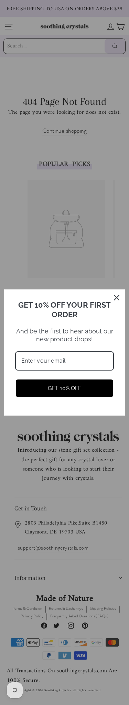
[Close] (116, 297)
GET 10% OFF (64, 388)
